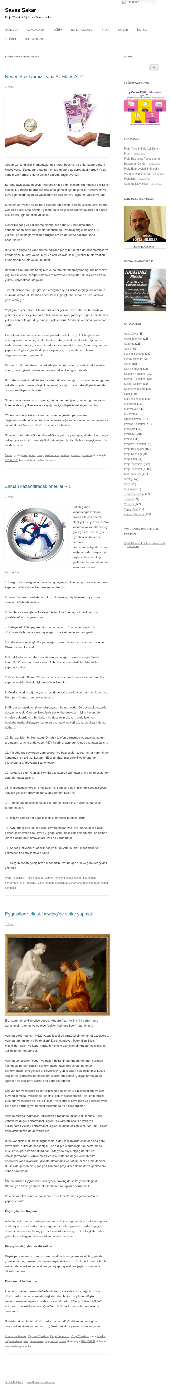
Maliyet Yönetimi (134, 398)
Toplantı (129, 499)
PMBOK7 (130, 433)
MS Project (131, 413)
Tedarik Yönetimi (134, 494)
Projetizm (130, 178)
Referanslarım (82, 29)
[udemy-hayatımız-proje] (145, 309)
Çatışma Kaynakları (136, 183)
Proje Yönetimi (34, 877)
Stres (127, 484)
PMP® (128, 438)
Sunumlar (130, 489)
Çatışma (129, 343)
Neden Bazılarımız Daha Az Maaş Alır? (44, 76)
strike (62, 1341)
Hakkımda (11, 29)
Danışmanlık (35, 29)
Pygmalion (51, 1341)
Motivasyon (131, 408)
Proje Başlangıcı (134, 449)
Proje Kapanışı (133, 454)
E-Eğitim (10, 39)
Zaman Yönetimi (55, 877)
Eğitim (58, 29)
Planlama (129, 428)
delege (78, 877)
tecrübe (64, 455)
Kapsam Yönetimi (135, 373)
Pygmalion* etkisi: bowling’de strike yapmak (49, 914)
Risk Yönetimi (132, 474)
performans (52, 455)
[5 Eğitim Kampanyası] (145, 124)
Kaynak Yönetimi (134, 378)
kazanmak (89, 877)
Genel (8, 455)
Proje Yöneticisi (14, 877)
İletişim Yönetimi (134, 353)
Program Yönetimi (135, 444)
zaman (49, 882)
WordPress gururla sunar (41, 1382)
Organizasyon (132, 418)
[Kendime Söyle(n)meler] (145, 247)
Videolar (129, 504)
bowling (101, 1336)
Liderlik (128, 393)
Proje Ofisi (130, 459)
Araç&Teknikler (133, 338)
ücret (32, 455)
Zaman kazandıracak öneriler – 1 (38, 486)
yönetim (87, 455)
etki (26, 1341)
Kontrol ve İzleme (15, 1336)
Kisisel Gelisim (133, 383)
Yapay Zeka (131, 509)
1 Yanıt (9, 496)
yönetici (75, 455)
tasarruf (31, 882)
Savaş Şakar (20, 10)
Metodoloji (130, 403)
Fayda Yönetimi (133, 358)
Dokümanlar (34, 39)
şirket (24, 455)
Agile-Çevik (131, 333)
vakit (41, 882)
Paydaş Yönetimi (38, 1336)
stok (22, 882)
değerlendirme (13, 1341)
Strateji (128, 479)
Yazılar (123, 29)
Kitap (105, 29)
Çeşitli (128, 348)
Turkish (133, 2)
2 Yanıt (9, 86)
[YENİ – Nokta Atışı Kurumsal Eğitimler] (145, 546)
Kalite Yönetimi (133, 368)
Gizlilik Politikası (14, 1382)
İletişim (142, 29)
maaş (40, 455)
